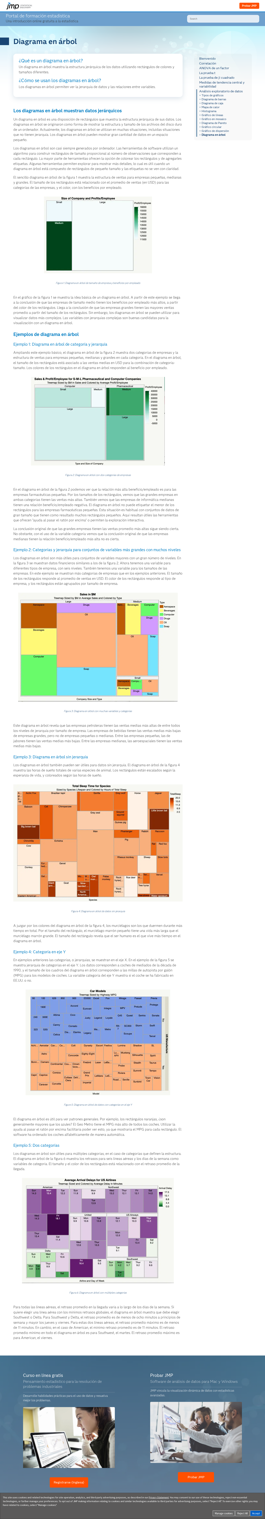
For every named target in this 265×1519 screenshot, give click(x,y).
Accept (256, 1513)
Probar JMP (249, 5)
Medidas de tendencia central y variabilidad (222, 84)
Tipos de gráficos (213, 95)
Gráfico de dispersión (215, 131)
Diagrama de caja (212, 103)
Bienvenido (207, 59)
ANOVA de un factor (214, 68)
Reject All (242, 1513)
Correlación (207, 63)
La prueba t (207, 73)
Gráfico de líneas (212, 115)
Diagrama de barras (214, 99)
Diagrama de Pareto (214, 123)
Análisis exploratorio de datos (221, 91)
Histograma (209, 111)
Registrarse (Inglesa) (69, 1482)
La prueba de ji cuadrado (216, 78)
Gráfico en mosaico (214, 119)
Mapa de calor (211, 107)
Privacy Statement (159, 1497)
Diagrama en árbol (214, 135)
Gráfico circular (212, 127)
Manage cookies (224, 1513)
